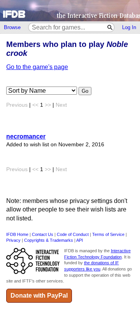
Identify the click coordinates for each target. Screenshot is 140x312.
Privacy (13, 240)
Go (85, 91)
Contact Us (42, 234)
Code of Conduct (73, 234)
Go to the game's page (37, 67)
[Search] (110, 27)
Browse (12, 27)
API (79, 240)
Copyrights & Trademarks (48, 240)
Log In (129, 27)
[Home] (70, 10)
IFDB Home (17, 234)
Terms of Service (108, 234)
